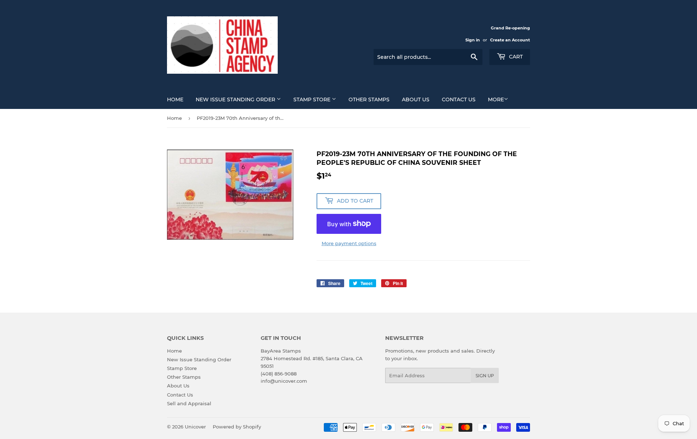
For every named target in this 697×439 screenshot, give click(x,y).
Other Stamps (369, 99)
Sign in (472, 39)
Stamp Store (312, 99)
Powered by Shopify (237, 427)
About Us (415, 99)
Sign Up (485, 375)
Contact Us (459, 99)
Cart (515, 56)
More (496, 99)
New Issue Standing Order (236, 99)
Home (175, 99)
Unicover (195, 427)
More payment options (349, 243)
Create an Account (510, 39)
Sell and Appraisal (189, 403)
